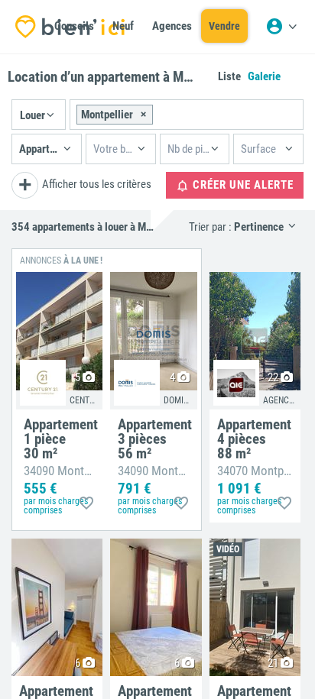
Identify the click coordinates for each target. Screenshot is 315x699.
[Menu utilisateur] (281, 26)
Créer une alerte (242, 185)
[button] (38, 114)
